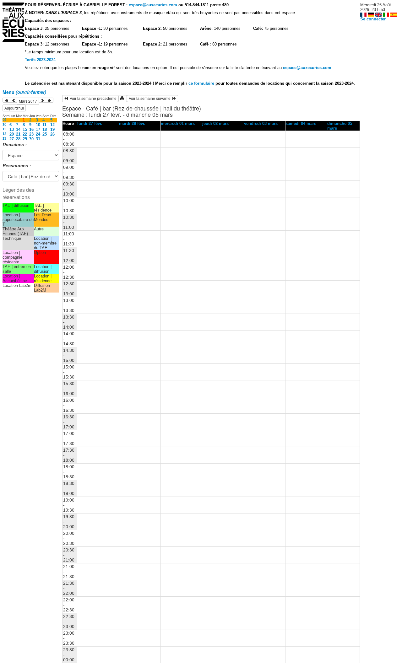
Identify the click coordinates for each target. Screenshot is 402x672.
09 (4, 119)
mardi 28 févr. (132, 123)
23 (31, 134)
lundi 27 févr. (89, 123)
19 (52, 129)
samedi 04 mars (300, 123)
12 (52, 124)
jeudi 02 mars (215, 123)
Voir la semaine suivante (150, 98)
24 (38, 134)
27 (11, 139)
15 (25, 129)
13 (11, 129)
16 (31, 129)
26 (52, 134)
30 (31, 139)
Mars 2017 (28, 101)
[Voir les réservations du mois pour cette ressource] (13, 100)
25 (44, 134)
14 (18, 129)
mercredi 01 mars (178, 123)
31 (38, 139)
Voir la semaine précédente (92, 98)
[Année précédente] (6, 100)
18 (44, 129)
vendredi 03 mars (261, 123)
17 (38, 129)
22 (25, 134)
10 (4, 124)
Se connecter (373, 19)
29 (25, 139)
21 (18, 134)
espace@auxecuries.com (153, 5)
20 (11, 134)
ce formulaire (201, 83)
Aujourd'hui (14, 107)
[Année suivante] (49, 100)
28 (18, 139)
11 (44, 124)
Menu (24, 92)
